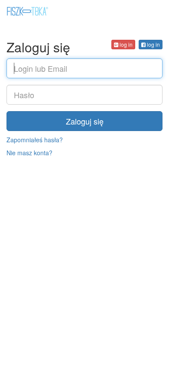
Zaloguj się (85, 121)
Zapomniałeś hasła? (34, 139)
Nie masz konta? (29, 152)
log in (153, 44)
